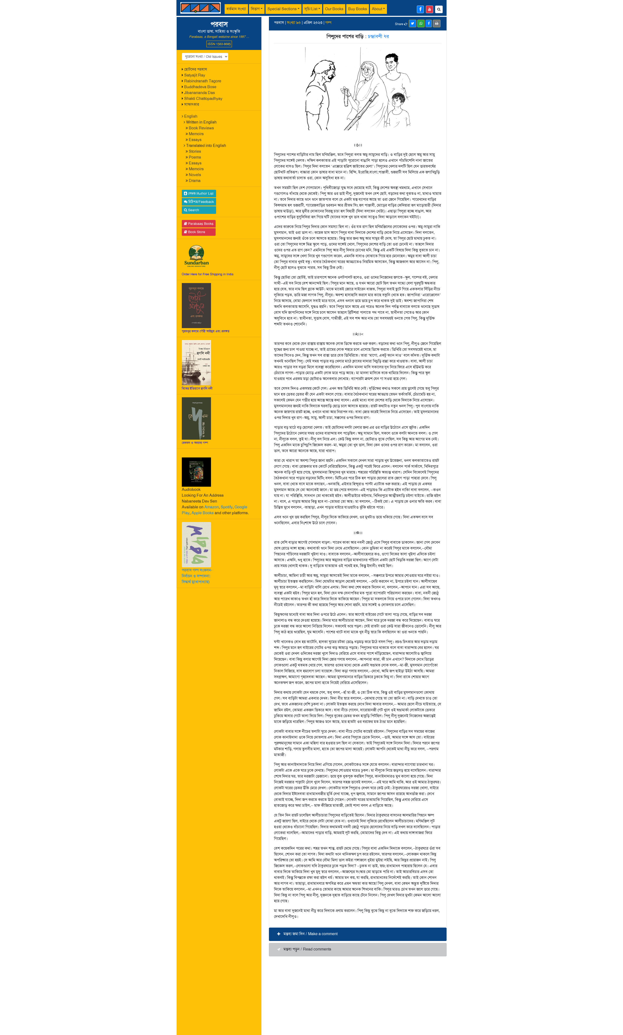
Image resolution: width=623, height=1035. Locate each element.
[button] (358, 934)
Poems (195, 157)
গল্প (328, 22)
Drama (195, 180)
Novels (195, 174)
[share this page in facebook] (429, 23)
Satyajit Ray (194, 75)
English (190, 116)
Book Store (196, 232)
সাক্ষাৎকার (191, 104)
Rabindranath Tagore (202, 81)
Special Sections (282, 8)
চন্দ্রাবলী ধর (378, 36)
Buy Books (357, 8)
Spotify (227, 507)
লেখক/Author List (200, 193)
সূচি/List (310, 8)
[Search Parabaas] (439, 9)
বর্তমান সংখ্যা (236, 8)
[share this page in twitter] (412, 23)
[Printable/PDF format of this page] (436, 23)
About (377, 8)
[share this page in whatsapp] (421, 23)
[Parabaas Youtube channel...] (429, 9)
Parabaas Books (200, 223)
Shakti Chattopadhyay (203, 98)
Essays (195, 139)
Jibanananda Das (199, 92)
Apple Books (203, 512)
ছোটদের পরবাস (195, 69)
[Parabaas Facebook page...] (420, 9)
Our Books (334, 8)
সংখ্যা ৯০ (294, 22)
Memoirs (196, 133)
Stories (195, 151)
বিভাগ (255, 8)
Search (193, 210)
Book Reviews (201, 128)
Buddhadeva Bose (200, 86)
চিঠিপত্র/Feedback (200, 201)
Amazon (211, 507)
